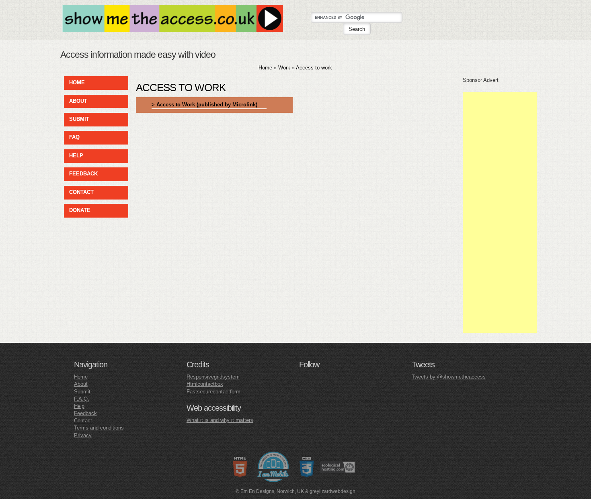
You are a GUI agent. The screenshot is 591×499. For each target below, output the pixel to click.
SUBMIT (79, 119)
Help (79, 406)
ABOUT (78, 101)
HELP (76, 156)
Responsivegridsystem (213, 377)
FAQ (74, 137)
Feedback (85, 413)
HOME (77, 82)
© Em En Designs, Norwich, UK (270, 491)
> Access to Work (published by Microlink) (204, 105)
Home (265, 68)
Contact (83, 421)
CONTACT (81, 192)
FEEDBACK (83, 174)
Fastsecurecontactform (213, 392)
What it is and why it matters (220, 420)
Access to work (314, 68)
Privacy (83, 435)
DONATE (79, 210)
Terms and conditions (99, 428)
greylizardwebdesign (332, 491)
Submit (82, 392)
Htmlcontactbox (205, 384)
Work (284, 68)
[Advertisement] (500, 212)
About (81, 384)
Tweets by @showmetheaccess (449, 377)
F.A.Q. (81, 399)
